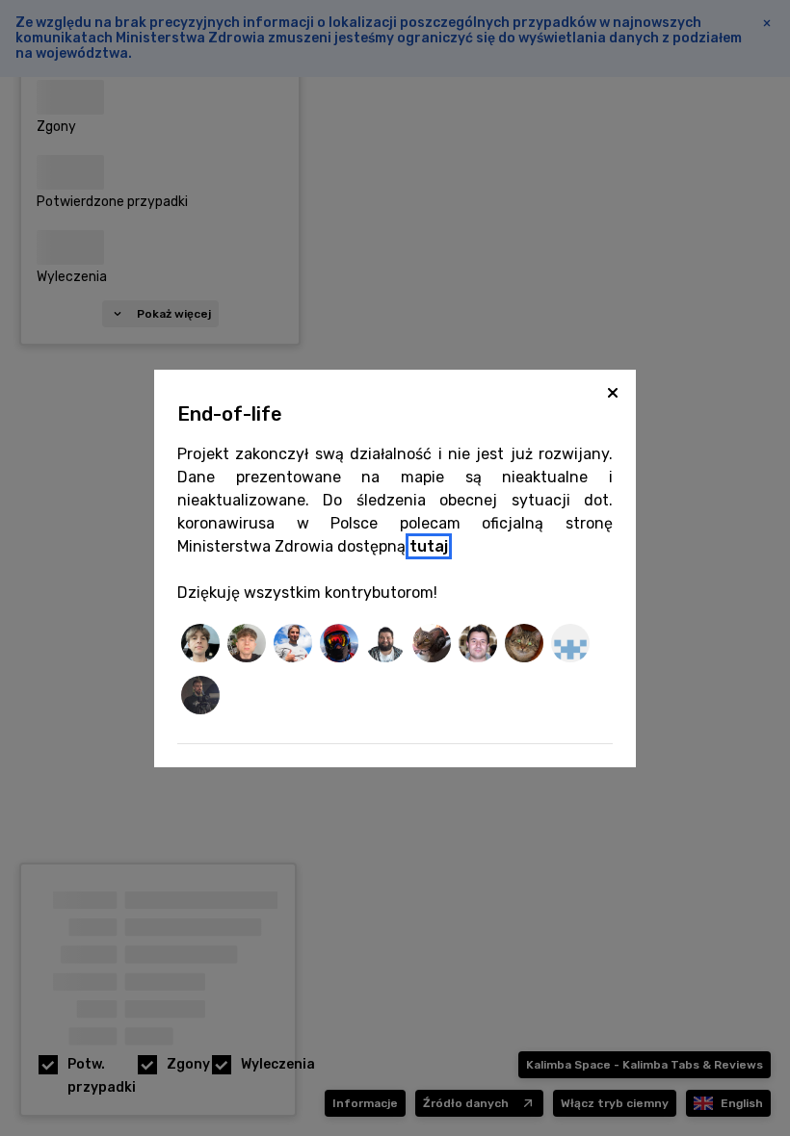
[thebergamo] (431, 646)
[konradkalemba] (200, 646)
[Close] (612, 392)
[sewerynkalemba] (247, 646)
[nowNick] (339, 646)
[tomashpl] (385, 646)
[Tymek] (200, 698)
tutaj (428, 546)
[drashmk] (478, 646)
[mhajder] (524, 646)
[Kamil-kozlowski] (293, 646)
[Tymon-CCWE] (570, 646)
